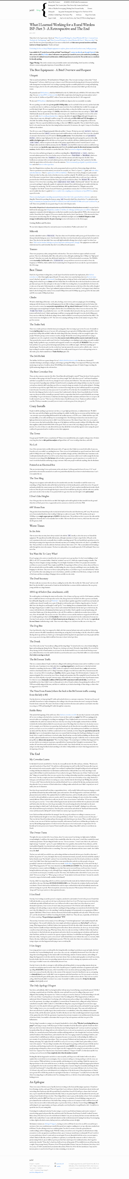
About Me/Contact (54, 2)
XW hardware (41, 101)
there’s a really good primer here (48, 116)
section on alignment (76, 149)
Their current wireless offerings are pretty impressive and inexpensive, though (56, 242)
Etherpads (51, 12)
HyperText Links (90, 15)
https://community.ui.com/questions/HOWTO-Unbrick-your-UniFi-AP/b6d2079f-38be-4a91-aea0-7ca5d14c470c (63, 201)
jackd (32, 10)
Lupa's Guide (52, 18)
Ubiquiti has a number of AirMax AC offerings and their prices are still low (69, 210)
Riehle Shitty (68, 863)
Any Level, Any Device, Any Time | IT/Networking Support (77, 18)
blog (38, 10)
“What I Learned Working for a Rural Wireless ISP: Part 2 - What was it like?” (72, 40)
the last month (50, 279)
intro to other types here (46, 164)
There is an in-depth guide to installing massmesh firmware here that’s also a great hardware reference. (60, 197)
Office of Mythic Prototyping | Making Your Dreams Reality (66, 8)
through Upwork (90, 52)
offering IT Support (50, 1124)
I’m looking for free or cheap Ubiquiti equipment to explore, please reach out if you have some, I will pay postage (63, 48)
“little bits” (55, 601)
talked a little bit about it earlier (68, 360)
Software (79, 15)
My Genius (45, 54)
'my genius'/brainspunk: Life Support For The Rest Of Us (75, 12)
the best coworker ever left (68, 715)
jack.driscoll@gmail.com (36, 1172)
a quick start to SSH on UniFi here (57, 173)
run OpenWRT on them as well (47, 95)
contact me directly (76, 52)
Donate (90, 8)
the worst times (91, 277)
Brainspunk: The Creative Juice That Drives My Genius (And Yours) (68, 5)
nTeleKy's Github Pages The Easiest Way (60, 15)
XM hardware (44, 93)
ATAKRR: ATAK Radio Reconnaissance (76, 2)
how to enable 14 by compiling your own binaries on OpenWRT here (73, 191)
